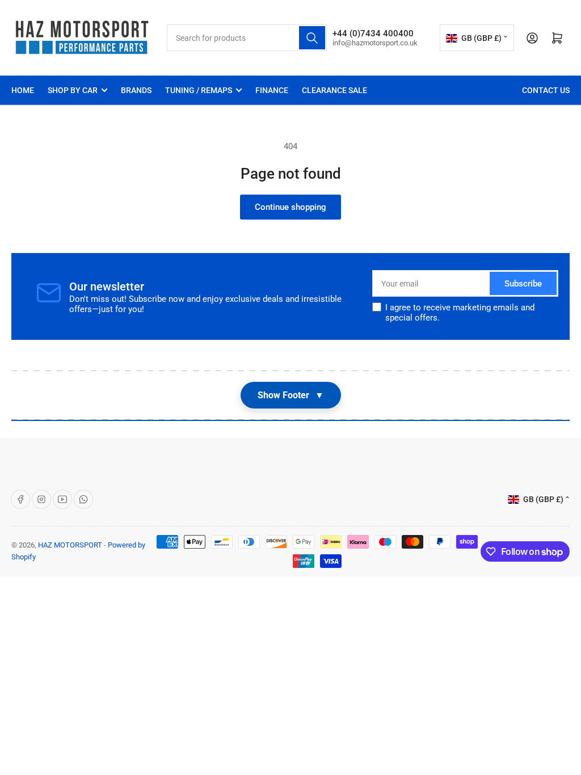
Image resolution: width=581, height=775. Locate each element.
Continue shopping (290, 207)
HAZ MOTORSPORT (70, 545)
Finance (271, 90)
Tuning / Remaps (198, 90)
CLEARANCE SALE (334, 90)
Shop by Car (73, 90)
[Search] (312, 38)
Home (22, 90)
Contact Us (546, 90)
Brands (136, 90)
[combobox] (247, 37)
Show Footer (291, 395)
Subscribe (523, 284)
